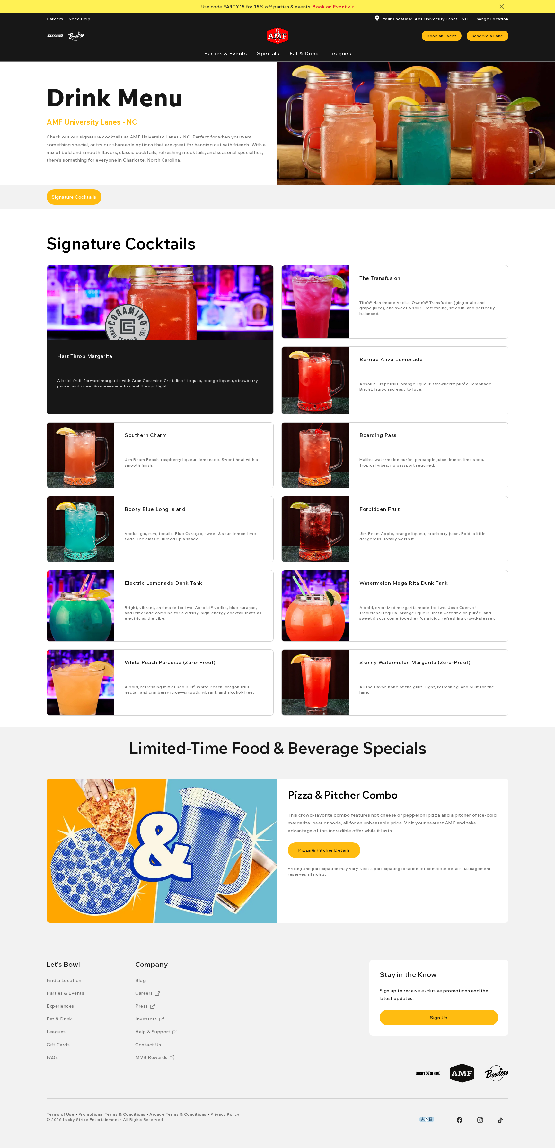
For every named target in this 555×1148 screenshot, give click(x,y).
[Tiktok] (500, 1120)
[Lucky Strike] (55, 36)
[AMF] (462, 1073)
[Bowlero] (76, 36)
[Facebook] (459, 1120)
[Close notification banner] (503, 7)
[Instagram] (480, 1120)
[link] (442, 36)
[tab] (74, 197)
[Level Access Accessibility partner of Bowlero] (426, 1119)
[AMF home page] (277, 35)
